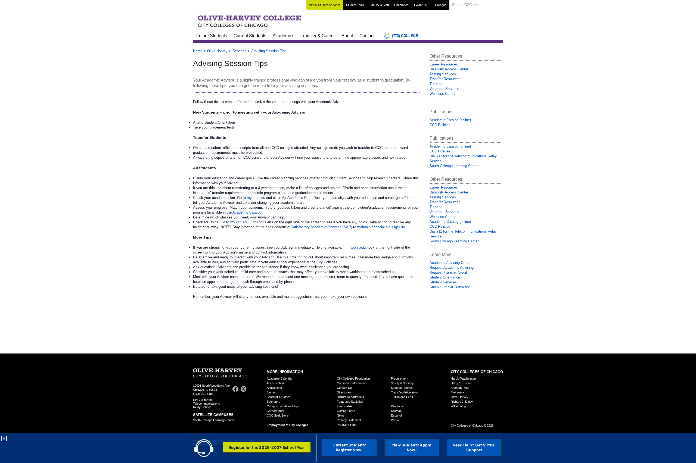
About (347, 35)
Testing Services (443, 74)
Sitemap (396, 410)
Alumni (271, 392)
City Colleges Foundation (353, 378)
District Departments (350, 397)
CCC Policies (440, 125)
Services (239, 51)
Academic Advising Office (450, 263)
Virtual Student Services (325, 5)
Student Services (443, 282)
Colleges (440, 5)
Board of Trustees (279, 397)
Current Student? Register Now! (349, 447)
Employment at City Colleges (287, 425)
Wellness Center (442, 94)
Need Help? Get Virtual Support (474, 447)
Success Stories (402, 387)
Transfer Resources (445, 79)
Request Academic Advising (452, 267)
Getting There (346, 410)
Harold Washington (463, 378)
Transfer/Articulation (404, 392)
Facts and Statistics (350, 401)
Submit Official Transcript (450, 287)
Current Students (250, 35)
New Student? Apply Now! (411, 447)
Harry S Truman (461, 383)
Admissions (274, 387)
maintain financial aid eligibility (381, 227)
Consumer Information (351, 383)
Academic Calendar (280, 378)
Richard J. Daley (462, 401)
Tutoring (436, 84)
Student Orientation (445, 277)
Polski (395, 420)
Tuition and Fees (402, 397)
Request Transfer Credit (448, 272)
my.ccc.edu (256, 198)
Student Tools (355, 5)
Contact (366, 35)
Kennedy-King (460, 387)
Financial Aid (345, 406)
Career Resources (444, 64)
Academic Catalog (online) (450, 120)
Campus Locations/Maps (283, 406)
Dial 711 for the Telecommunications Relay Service (206, 403)
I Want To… (422, 5)
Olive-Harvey (217, 51)
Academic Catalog (246, 212)
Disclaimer (398, 406)
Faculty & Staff (379, 5)
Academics (283, 35)
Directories (401, 5)
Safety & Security (402, 383)
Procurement (399, 378)
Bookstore (273, 401)
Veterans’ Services (444, 89)
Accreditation (275, 383)
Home (197, 51)
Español (396, 415)
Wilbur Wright (459, 406)
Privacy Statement (349, 420)
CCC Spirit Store (277, 415)
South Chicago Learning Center (454, 166)
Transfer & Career (318, 35)
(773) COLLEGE (405, 36)
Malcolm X (457, 392)
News (340, 415)
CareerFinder (275, 410)
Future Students (211, 35)
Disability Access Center (449, 69)
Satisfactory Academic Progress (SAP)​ (321, 227)
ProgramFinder (347, 424)
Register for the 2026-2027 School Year (267, 447)
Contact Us (344, 387)
